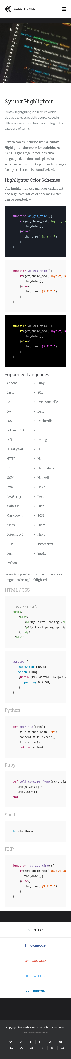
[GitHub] (21, 1048)
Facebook (37, 945)
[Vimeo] (52, 1048)
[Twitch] (42, 1048)
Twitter (38, 976)
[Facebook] (30, 1042)
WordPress (43, 1032)
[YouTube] (50, 1042)
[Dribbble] (20, 1042)
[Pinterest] (31, 1048)
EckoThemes (27, 1027)
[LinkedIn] (11, 1048)
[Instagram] (60, 1042)
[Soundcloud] (61, 1048)
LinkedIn (38, 991)
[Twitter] (10, 1042)
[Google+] (40, 1042)
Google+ (38, 961)
